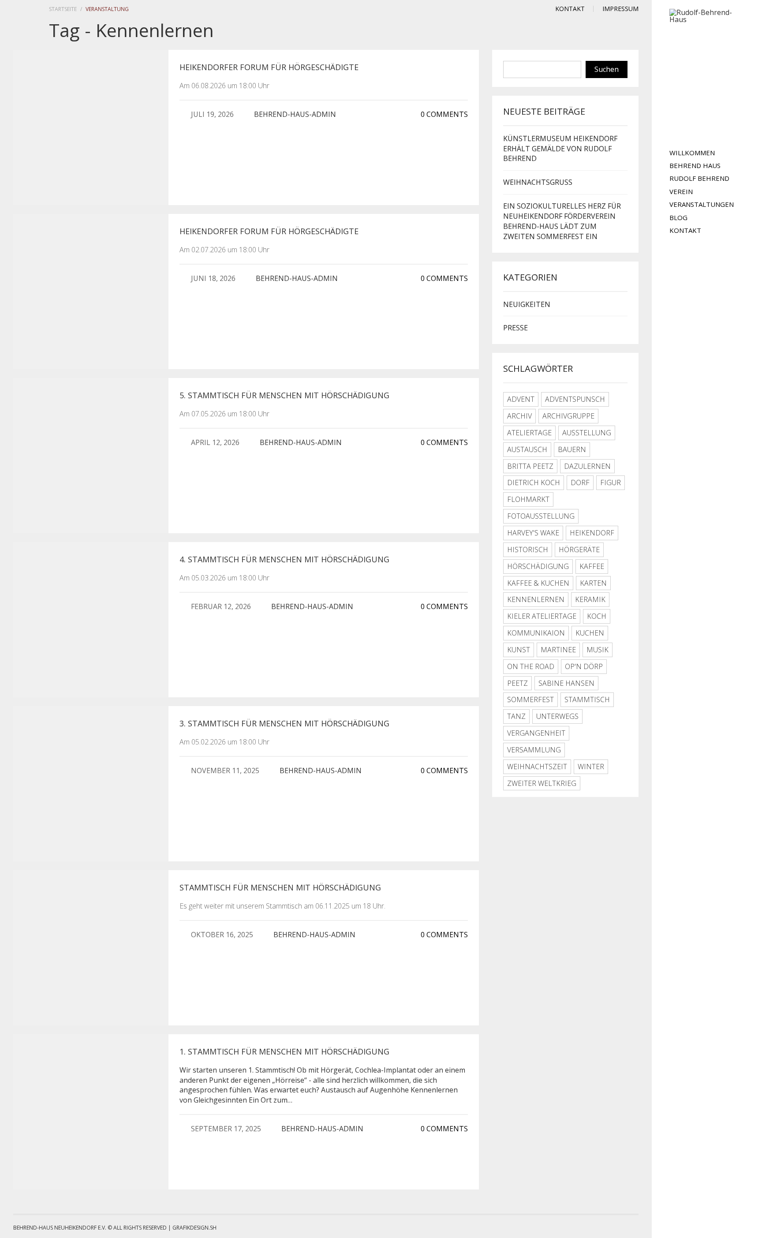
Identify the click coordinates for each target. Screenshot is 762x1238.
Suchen (606, 69)
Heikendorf (592, 533)
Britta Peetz (530, 466)
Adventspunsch (575, 399)
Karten (593, 583)
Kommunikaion (536, 633)
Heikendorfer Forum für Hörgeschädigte (269, 67)
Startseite (63, 9)
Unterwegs (557, 716)
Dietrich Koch (533, 482)
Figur (610, 482)
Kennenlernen (535, 599)
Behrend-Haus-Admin (295, 114)
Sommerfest (530, 699)
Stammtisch (587, 699)
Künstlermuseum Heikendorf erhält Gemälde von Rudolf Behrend (560, 149)
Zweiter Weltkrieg (541, 783)
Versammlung (534, 750)
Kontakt (685, 230)
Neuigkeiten (526, 304)
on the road (530, 666)
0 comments (443, 114)
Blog (678, 217)
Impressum (620, 8)
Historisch (527, 549)
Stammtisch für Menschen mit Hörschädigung (280, 887)
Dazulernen (587, 466)
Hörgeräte (579, 549)
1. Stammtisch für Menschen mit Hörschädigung (284, 1051)
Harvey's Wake (533, 533)
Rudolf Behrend (699, 178)
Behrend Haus (695, 165)
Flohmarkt (528, 499)
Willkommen (692, 152)
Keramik (590, 599)
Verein (681, 191)
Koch (596, 616)
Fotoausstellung (541, 516)
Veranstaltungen (701, 204)
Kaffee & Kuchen (538, 583)
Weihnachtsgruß (537, 182)
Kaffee (591, 566)
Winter (591, 766)
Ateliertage (529, 433)
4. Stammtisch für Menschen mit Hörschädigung (284, 559)
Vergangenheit (536, 733)
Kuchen (589, 633)
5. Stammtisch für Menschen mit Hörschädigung (284, 395)
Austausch (527, 449)
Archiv (519, 416)
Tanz (516, 716)
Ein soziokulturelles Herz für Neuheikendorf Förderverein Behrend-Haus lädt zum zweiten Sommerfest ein (562, 221)
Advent (520, 399)
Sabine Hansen (566, 683)
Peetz (517, 683)
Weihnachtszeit (537, 766)
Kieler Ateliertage (541, 616)
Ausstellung (586, 433)
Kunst (518, 650)
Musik (597, 650)
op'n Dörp (584, 666)
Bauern (572, 449)
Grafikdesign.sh (194, 1227)
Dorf (580, 482)
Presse (515, 328)
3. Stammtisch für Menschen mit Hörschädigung (284, 723)
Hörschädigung (538, 566)
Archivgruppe (568, 416)
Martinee (558, 650)
